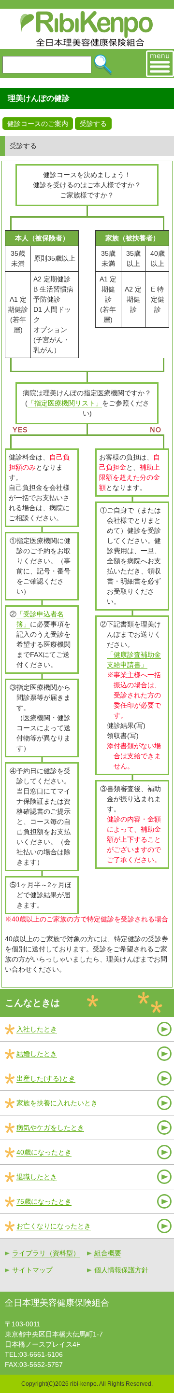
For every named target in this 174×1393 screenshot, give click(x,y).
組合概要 (107, 1253)
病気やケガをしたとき (50, 1127)
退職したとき (36, 1177)
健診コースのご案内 (37, 123)
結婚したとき (36, 1054)
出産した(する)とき (45, 1078)
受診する (93, 123)
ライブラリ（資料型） (46, 1253)
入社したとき (36, 1029)
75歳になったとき (44, 1201)
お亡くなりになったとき (53, 1226)
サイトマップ (32, 1270)
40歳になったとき (44, 1152)
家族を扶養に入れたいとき (57, 1103)
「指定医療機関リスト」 (65, 403)
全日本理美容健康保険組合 (87, 29)
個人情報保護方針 (121, 1270)
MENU (160, 63)
